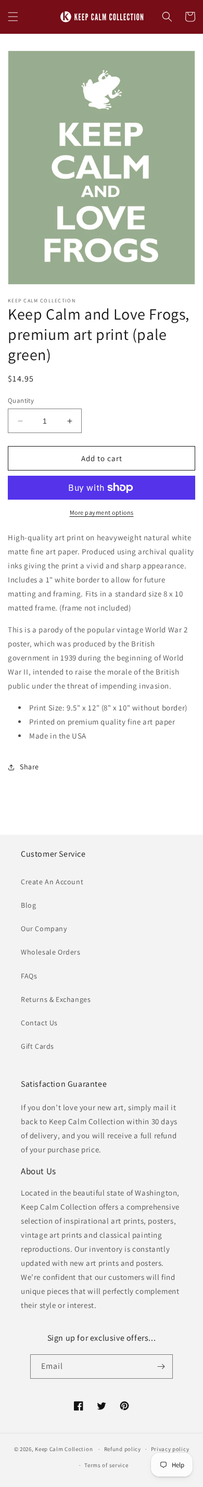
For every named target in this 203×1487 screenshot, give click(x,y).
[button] (13, 16)
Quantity (21, 400)
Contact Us (39, 1022)
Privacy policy (170, 1449)
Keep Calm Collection (64, 1449)
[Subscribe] (160, 1366)
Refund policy (122, 1449)
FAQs (29, 976)
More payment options (102, 512)
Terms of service (106, 1465)
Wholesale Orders (51, 952)
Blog (28, 905)
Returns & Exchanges (56, 999)
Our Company (44, 928)
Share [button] (29, 766)
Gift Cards (37, 1046)
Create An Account (52, 881)
